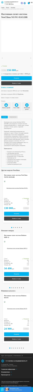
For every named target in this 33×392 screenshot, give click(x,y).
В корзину (16, 78)
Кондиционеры (5, 372)
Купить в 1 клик (16, 83)
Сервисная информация (8, 369)
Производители (5, 374)
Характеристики (13, 117)
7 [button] (21, 287)
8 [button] (23, 287)
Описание (4, 117)
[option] (16, 36)
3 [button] (15, 227)
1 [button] (11, 227)
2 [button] (13, 227)
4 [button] (17, 227)
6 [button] (21, 227)
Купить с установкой (7, 87)
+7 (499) (8, 4)
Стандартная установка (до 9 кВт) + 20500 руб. (16, 73)
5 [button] (19, 227)
